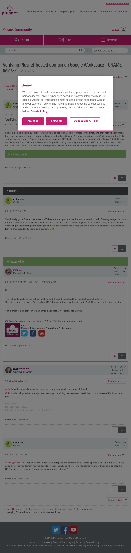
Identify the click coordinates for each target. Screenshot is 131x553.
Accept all (33, 121)
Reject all (56, 121)
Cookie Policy (39, 111)
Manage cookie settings (85, 121)
